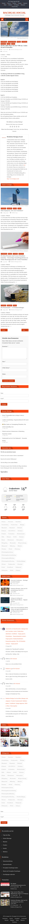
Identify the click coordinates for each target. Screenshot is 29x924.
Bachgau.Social (14, 12)
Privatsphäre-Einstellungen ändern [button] (10, 867)
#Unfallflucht (10, 567)
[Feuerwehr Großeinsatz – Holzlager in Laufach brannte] (5, 582)
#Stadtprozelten (11, 564)
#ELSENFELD (11, 530)
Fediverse (14, 3)
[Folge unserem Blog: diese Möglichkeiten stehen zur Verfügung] (5, 894)
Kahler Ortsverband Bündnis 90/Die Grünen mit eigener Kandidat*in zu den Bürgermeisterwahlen (19, 609)
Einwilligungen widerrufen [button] (9, 874)
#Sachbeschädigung (21, 561)
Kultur (17, 920)
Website (4, 374)
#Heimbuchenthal (21, 533)
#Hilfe (2, 537)
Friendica (19, 3)
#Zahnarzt (18, 570)
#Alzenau (3, 521)
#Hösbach (9, 537)
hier (25, 165)
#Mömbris (19, 546)
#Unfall (3, 567)
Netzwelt (6, 920)
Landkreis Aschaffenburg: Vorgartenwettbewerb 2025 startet (15, 419)
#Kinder (3, 540)
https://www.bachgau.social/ (13, 178)
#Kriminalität (13, 543)
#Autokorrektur (14, 524)
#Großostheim (11, 533)
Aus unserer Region (12, 41)
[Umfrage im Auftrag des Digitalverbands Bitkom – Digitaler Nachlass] (5, 600)
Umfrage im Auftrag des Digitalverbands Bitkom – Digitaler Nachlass (19, 600)
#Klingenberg (4, 543)
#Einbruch (3, 530)
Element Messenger (7, 838)
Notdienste (14, 922)
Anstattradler (8, 628)
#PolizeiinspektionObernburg (7, 561)
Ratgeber (12, 920)
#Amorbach (10, 521)
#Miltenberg (12, 546)
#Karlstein (21, 537)
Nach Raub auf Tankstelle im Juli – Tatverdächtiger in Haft (25, 330)
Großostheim (24, 41)
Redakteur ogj (14, 212)
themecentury (23, 916)
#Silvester (3, 564)
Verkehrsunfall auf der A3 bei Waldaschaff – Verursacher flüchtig (14, 439)
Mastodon (25, 3)
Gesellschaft (3, 208)
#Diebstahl (19, 527)
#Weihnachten (4, 570)
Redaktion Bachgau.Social (16, 49)
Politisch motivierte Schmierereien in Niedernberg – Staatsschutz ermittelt (13, 432)
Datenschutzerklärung (7, 861)
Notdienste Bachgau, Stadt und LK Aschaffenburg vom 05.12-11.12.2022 (19, 590)
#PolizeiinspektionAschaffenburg (8, 555)
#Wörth (11, 570)
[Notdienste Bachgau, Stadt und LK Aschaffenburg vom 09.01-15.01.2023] (5, 902)
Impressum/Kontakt (7, 864)
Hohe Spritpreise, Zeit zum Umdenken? (12, 210)
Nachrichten (3, 43)
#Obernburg (17, 549)
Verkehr (13, 43)
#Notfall (10, 549)
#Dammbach (12, 527)
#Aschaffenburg (4, 524)
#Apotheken (18, 521)
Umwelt (8, 43)
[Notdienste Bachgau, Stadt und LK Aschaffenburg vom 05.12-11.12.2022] (5, 591)
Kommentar (5, 346)
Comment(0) (4, 51)
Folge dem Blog (15, 6)
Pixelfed (5, 848)
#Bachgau (22, 524)
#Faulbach (3, 533)
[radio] (10, 127)
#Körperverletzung (22, 543)
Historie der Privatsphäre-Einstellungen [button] (11, 871)
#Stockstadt (19, 564)
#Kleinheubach (10, 540)
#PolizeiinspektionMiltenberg (7, 558)
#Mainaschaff (4, 546)
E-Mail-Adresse (6, 367)
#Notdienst (3, 549)
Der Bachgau (16, 4)
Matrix (5, 4)
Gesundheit (15, 253)
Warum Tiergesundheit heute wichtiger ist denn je (13, 415)
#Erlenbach (20, 530)
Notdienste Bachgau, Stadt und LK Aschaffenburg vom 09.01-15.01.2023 (19, 902)
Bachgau (18, 41)
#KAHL (15, 537)
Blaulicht (23, 920)
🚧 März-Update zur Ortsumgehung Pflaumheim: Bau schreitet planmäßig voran (14, 425)
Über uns (9, 3)
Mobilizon (10, 4)
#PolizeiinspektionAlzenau (7, 552)
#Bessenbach (4, 527)
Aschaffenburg (4, 41)
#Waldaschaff (18, 567)
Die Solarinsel (14, 658)
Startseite (3, 3)
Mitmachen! (23, 4)
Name (4, 361)
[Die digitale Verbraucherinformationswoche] (5, 884)
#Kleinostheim (19, 540)
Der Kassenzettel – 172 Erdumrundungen (12, 307)
